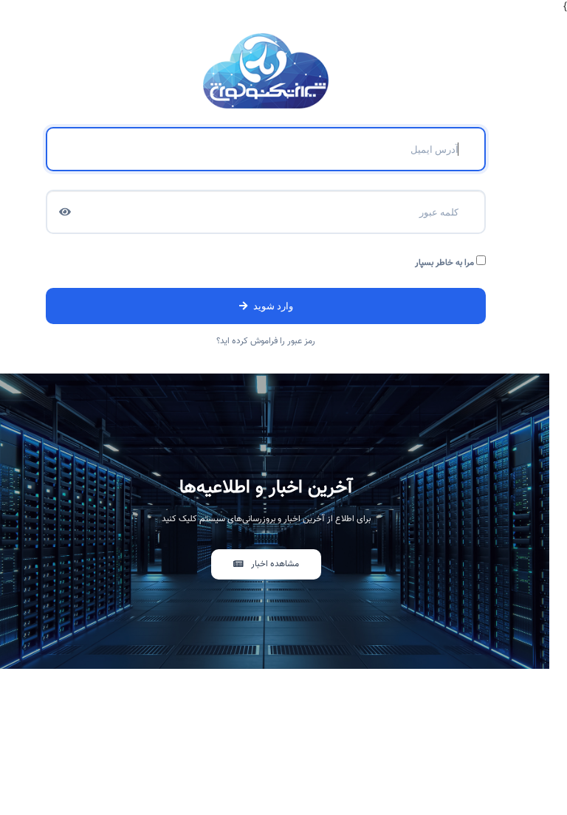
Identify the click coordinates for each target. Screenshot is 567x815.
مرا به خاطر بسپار (445, 262)
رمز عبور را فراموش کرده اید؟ (265, 341)
